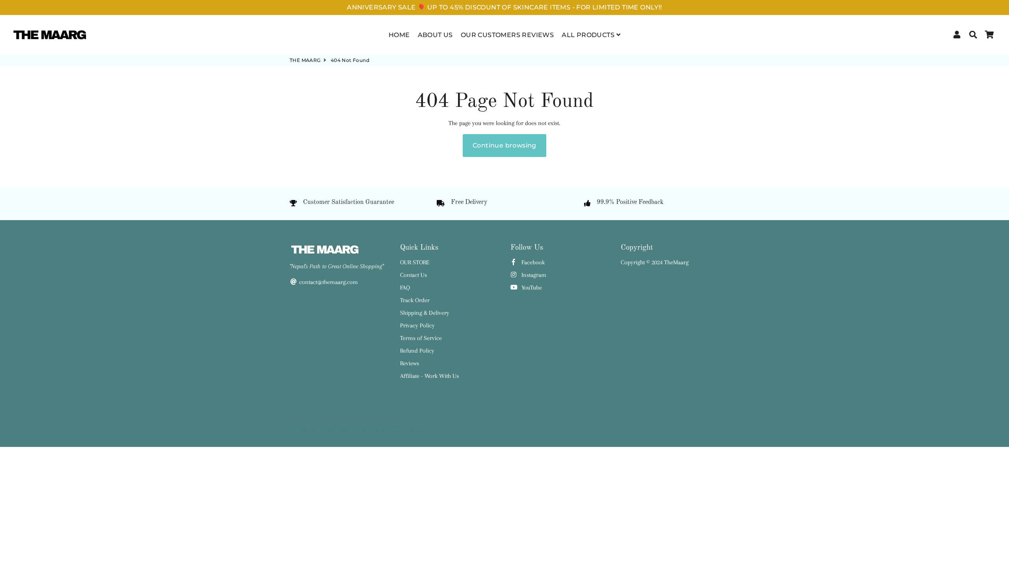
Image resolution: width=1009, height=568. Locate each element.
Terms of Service (421, 338)
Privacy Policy (417, 325)
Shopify (380, 430)
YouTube (531, 287)
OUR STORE (414, 262)
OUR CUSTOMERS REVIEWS (507, 35)
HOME (399, 35)
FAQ (405, 287)
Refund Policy (417, 350)
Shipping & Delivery (424, 312)
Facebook (532, 262)
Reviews (409, 363)
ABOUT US (435, 35)
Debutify (417, 430)
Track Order (415, 300)
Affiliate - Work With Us (429, 375)
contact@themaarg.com (328, 282)
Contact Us (413, 274)
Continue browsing (504, 145)
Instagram (533, 274)
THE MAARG (305, 60)
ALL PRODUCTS (589, 35)
